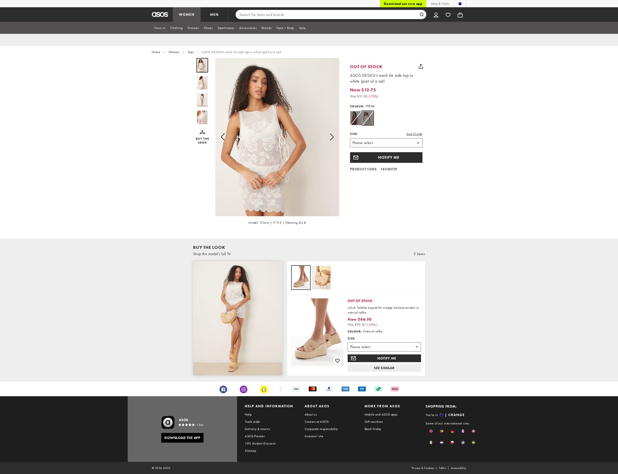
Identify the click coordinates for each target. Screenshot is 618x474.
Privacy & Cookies (423, 468)
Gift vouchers (374, 421)
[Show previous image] (224, 137)
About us (311, 414)
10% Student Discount (260, 443)
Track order (252, 421)
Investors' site (314, 436)
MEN (214, 14)
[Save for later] (337, 360)
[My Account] (436, 14)
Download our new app (403, 3)
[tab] (160, 28)
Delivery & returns (257, 429)
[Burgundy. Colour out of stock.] (356, 118)
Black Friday (373, 429)
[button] (202, 137)
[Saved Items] (448, 14)
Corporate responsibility (321, 429)
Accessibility (458, 468)
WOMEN (187, 14)
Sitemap (250, 450)
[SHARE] (421, 66)
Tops (191, 52)
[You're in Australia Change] (460, 3)
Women (174, 52)
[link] (368, 118)
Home (156, 52)
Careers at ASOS (317, 421)
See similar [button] (384, 368)
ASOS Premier (255, 436)
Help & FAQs (440, 3)
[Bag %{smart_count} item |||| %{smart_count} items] (460, 14)
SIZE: (354, 134)
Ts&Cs (442, 468)
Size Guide (414, 134)
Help (248, 414)
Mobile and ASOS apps (381, 414)
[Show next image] (330, 137)
